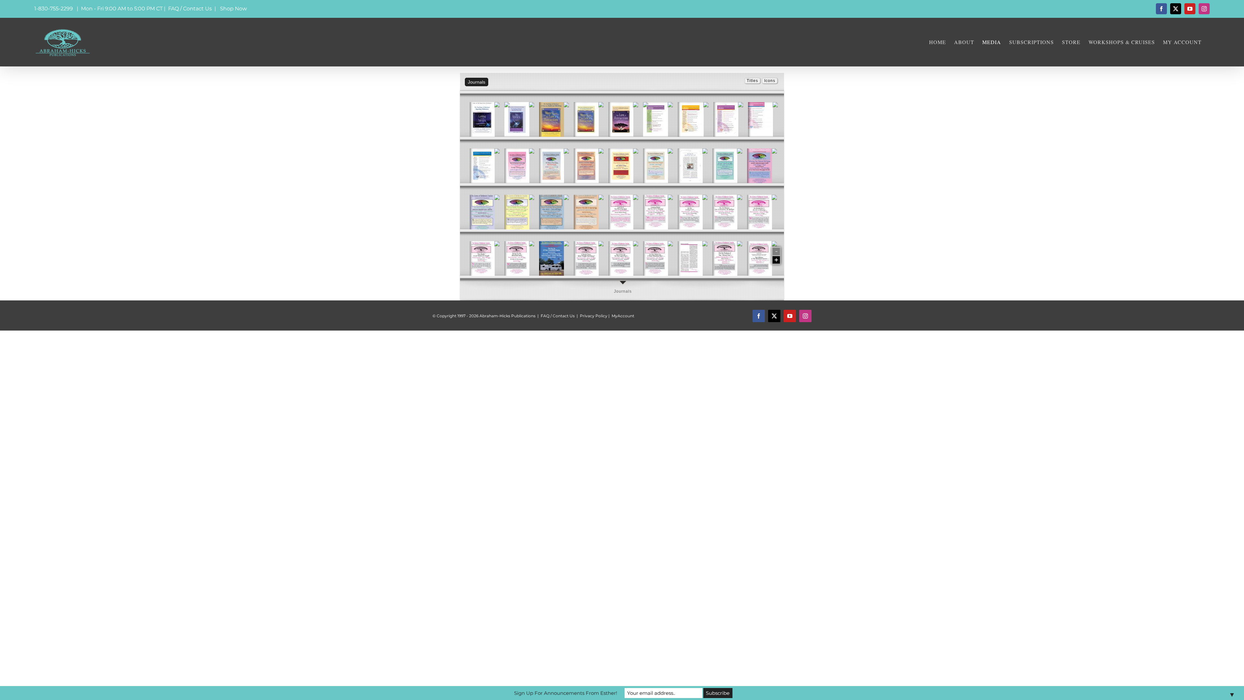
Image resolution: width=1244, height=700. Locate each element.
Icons (769, 80)
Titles (752, 80)
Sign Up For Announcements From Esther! (565, 693)
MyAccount (623, 315)
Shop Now (233, 9)
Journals (623, 291)
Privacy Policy (593, 315)
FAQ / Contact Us (190, 9)
